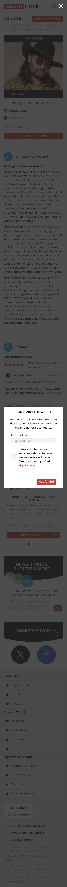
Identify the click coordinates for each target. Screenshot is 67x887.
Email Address (20, 435)
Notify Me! (46, 482)
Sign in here (27, 465)
